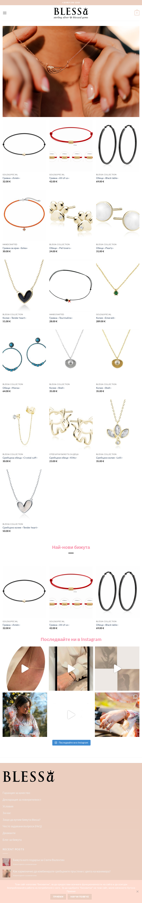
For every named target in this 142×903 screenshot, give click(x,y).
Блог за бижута (12, 839)
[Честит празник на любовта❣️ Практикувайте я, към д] (25, 668)
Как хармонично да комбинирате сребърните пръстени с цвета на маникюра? (61, 871)
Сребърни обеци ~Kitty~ (63, 457)
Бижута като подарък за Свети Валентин (38, 860)
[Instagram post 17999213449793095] (25, 714)
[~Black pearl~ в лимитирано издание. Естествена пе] (117, 714)
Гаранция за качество (16, 792)
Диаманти (9, 833)
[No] (137, 892)
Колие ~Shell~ (57, 387)
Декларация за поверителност (22, 799)
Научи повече (79, 896)
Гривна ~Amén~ (11, 177)
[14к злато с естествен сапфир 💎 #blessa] (117, 668)
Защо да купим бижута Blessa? (21, 819)
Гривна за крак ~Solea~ (15, 247)
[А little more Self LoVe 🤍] (71, 668)
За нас (7, 812)
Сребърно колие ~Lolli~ (109, 457)
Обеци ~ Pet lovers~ (60, 247)
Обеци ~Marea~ (11, 387)
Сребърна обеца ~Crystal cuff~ (20, 457)
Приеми (58, 896)
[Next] (139, 601)
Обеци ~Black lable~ (107, 177)
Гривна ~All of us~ (59, 177)
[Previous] (2, 601)
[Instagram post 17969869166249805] (71, 714)
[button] (5, 13)
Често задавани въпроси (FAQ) (22, 826)
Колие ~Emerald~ (105, 317)
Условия (8, 806)
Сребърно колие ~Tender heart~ (20, 527)
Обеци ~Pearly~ (105, 247)
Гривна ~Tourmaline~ (61, 317)
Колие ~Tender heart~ (14, 317)
